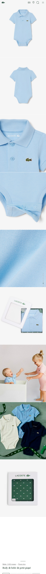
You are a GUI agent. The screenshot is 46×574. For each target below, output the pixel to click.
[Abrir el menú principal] (43, 2)
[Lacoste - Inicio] (3, 2)
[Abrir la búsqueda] (38, 2)
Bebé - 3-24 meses (9, 564)
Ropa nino (22, 564)
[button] (33, 2)
